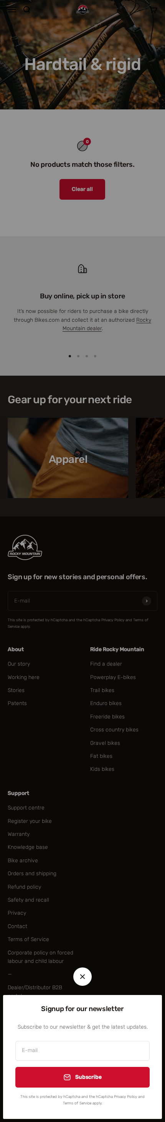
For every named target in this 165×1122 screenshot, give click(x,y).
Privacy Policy (125, 1096)
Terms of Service (77, 1103)
